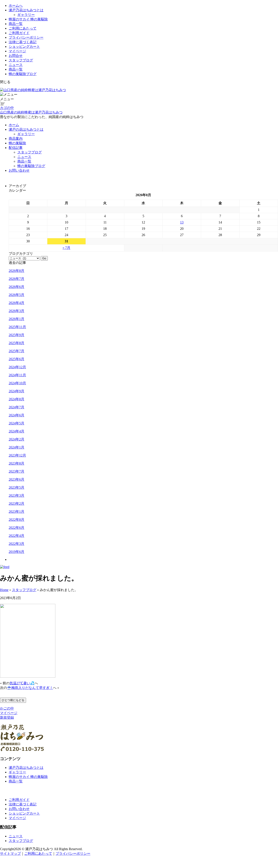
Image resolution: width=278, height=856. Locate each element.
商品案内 (16, 138)
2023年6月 (16, 479)
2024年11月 (17, 375)
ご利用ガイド (19, 33)
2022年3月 (16, 543)
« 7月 (66, 248)
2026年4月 (16, 303)
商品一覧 (16, 24)
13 (182, 222)
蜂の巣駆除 (17, 143)
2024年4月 (16, 431)
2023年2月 (16, 503)
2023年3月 (16, 495)
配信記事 (16, 148)
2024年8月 (16, 399)
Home (4, 590)
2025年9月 (16, 335)
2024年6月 (16, 415)
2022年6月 (16, 527)
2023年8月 (16, 463)
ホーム (14, 125)
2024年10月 (17, 383)
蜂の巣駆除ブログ (22, 74)
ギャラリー (26, 14)
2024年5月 (16, 423)
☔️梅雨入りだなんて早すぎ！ (30, 688)
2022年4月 (16, 535)
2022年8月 (16, 519)
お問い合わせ (19, 170)
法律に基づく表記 (22, 42)
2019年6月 (16, 552)
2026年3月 (16, 311)
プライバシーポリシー (26, 37)
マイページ (17, 51)
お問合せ (16, 56)
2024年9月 (16, 391)
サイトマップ (10, 853)
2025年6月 (16, 359)
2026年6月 (16, 287)
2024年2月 (16, 439)
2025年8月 (16, 343)
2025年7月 (16, 351)
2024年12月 (17, 367)
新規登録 (7, 717)
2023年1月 (16, 511)
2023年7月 (16, 471)
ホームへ (16, 5)
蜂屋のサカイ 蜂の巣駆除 (28, 19)
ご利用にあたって (22, 28)
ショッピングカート (24, 46)
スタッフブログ (21, 60)
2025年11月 (17, 327)
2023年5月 (16, 487)
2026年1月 (16, 319)
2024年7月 (16, 407)
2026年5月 (16, 295)
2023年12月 (17, 455)
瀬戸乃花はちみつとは (26, 10)
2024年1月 (16, 447)
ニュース (16, 65)
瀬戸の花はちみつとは (26, 129)
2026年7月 (16, 279)
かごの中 (7, 708)
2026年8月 (16, 271)
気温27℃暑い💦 (22, 683)
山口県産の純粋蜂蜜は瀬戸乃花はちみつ (31, 112)
